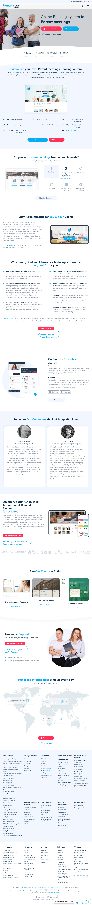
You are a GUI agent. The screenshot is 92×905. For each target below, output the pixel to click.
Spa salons (27, 763)
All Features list (7, 850)
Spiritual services (29, 817)
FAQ (42, 857)
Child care (44, 777)
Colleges (43, 761)
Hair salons (27, 761)
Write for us (61, 864)
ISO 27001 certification (81, 869)
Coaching (27, 810)
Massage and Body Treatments (80, 761)
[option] (22, 179)
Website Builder (7, 780)
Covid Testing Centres (80, 778)
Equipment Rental (63, 814)
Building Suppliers (63, 785)
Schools (43, 763)
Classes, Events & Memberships (12, 761)
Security (76, 867)
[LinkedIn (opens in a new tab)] (81, 875)
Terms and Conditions (81, 850)
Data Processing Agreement (79, 858)
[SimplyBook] (11, 6)
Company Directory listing (29, 860)
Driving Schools (79, 805)
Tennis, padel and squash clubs (46, 820)
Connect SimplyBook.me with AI (12, 835)
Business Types (28, 855)
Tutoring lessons (46, 770)
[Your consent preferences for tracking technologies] (89, 902)
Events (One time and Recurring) (64, 819)
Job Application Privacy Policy (81, 864)
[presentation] (66, 719)
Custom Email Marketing (10, 812)
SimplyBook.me (12, 245)
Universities (44, 759)
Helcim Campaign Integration (12, 824)
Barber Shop (27, 770)
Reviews (60, 850)
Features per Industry (9, 759)
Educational (45, 756)
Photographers (62, 812)
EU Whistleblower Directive (53, 892)
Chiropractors (78, 769)
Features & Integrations (10, 853)
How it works (44, 855)
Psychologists (78, 776)
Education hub (28, 874)
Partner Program (63, 874)
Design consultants (29, 819)
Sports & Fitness (46, 802)
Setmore (5, 870)
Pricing (26, 850)
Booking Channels (8, 855)
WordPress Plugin (8, 819)
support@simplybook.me (22, 891)
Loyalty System (7, 817)
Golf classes (44, 815)
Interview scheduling (64, 775)
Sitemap (43, 862)
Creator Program (63, 882)
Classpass (6, 866)
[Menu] (88, 6)
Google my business (9, 798)
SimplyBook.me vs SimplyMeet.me (8, 860)
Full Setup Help (28, 863)
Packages (5, 793)
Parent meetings (46, 768)
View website (15, 606)
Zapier (5, 796)
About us (60, 853)
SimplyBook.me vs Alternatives (12, 863)
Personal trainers (46, 805)
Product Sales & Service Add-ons (11, 764)
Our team (60, 855)
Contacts (60, 857)
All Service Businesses (30, 866)
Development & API (29, 857)
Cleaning (26, 824)
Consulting (27, 812)
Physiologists (78, 774)
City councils (61, 768)
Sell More (5, 873)
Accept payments (8, 776)
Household (27, 821)
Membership (6, 803)
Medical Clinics (78, 767)
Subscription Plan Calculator (29, 868)
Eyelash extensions (29, 759)
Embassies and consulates (62, 765)
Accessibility (78, 872)
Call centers (61, 771)
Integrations (6, 807)
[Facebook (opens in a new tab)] (75, 875)
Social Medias (7, 868)
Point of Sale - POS (8, 791)
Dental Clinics (78, 764)
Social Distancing (79, 781)
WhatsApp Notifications (10, 810)
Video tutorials (71, 130)
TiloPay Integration (8, 831)
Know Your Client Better (10, 767)
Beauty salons (28, 766)
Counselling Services (30, 807)
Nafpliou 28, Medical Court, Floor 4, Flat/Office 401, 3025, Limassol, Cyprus (43, 887)
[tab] (51, 172)
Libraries (43, 766)
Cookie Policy (78, 861)
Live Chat (43, 850)
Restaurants (61, 817)
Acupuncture (78, 771)
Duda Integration (8, 826)
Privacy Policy (78, 855)
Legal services (62, 778)
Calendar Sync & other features (12, 773)
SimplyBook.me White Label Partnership (64, 876)
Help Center (44, 853)
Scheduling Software (9, 785)
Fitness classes (45, 810)
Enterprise (27, 853)
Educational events (46, 775)
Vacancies (60, 860)
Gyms (42, 808)
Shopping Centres (63, 762)
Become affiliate (62, 867)
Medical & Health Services (80, 757)
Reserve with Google (9, 800)
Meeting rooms (62, 823)
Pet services (27, 814)
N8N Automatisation (9, 821)
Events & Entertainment (63, 803)
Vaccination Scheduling (81, 783)
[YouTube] (84, 875)
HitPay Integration (8, 828)
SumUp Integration (8, 833)
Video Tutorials (45, 860)
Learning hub (28, 876)
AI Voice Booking (8, 875)
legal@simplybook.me (52, 891)
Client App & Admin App (10, 814)
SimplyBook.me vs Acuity (10, 877)
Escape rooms (62, 810)
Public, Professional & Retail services (65, 757)
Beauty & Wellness (30, 756)
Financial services (63, 773)
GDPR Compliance (79, 853)
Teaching (43, 773)
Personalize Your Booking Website (10, 770)
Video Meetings (7, 805)
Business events (62, 825)
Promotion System (8, 778)
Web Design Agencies (64, 782)
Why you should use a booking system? (12, 788)
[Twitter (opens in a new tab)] (78, 875)
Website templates (8, 857)
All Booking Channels (45, 198)
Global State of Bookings (65, 880)
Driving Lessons (80, 802)
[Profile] (82, 6)
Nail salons (27, 768)
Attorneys (60, 780)
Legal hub (27, 872)
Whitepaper (61, 871)
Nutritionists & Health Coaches (80, 786)
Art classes (61, 807)
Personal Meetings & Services (31, 803)
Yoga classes (44, 812)
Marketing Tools (7, 783)
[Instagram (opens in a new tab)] (87, 875)
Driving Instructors (80, 808)
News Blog (61, 862)
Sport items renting (46, 817)
